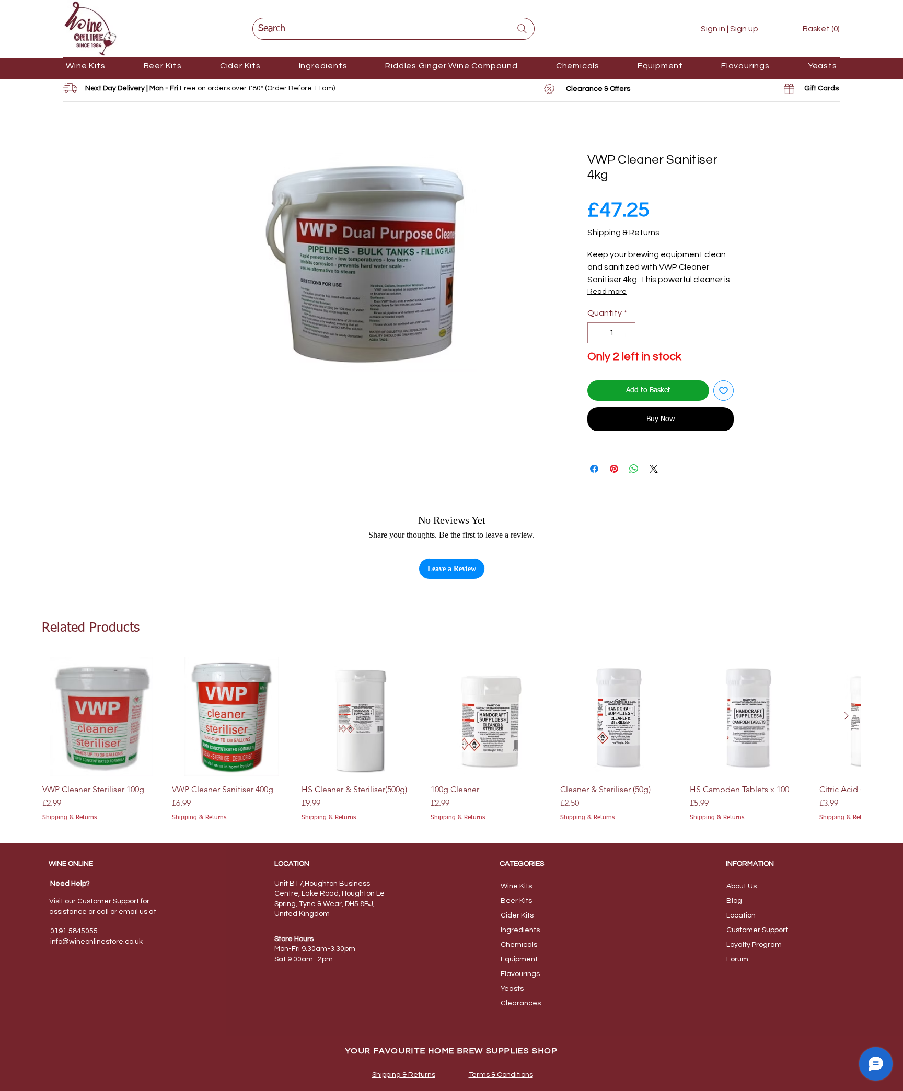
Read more (607, 291)
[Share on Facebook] (594, 468)
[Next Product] (846, 716)
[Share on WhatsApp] (634, 468)
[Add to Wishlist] (723, 390)
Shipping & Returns (623, 232)
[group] (451, 739)
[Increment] (626, 333)
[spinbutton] (611, 333)
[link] (813, 28)
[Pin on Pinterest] (614, 468)
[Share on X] (653, 468)
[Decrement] (596, 333)
